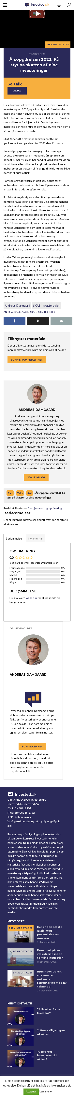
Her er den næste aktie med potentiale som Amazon (49, 932)
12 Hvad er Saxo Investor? (48, 1011)
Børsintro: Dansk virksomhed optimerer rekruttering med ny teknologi (52, 979)
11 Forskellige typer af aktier (51, 1032)
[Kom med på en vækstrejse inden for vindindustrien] (20, 957)
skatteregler (51, 305)
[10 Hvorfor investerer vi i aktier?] (20, 1058)
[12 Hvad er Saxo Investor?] (20, 1016)
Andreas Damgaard (17, 305)
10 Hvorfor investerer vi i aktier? (47, 1055)
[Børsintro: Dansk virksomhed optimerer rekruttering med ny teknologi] (20, 978)
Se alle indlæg (36, 477)
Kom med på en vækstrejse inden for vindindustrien (50, 954)
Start (10, 493)
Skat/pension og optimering (45, 508)
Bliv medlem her (32, 746)
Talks (20, 493)
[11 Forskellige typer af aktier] (20, 1037)
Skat (42, 53)
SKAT (36, 305)
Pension (34, 53)
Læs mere (45, 1091)
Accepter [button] (31, 1091)
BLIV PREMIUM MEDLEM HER (26, 359)
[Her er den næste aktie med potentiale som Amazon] (20, 933)
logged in (31, 598)
